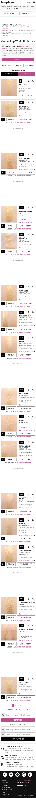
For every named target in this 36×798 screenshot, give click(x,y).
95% (21, 103)
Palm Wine (23, 394)
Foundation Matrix (17, 7)
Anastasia (23, 685)
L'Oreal (21, 631)
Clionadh (5, 30)
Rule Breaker (25, 158)
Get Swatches (18, 739)
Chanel (22, 605)
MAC (20, 213)
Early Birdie (24, 446)
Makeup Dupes (9, 7)
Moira (21, 240)
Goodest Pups (22, 785)
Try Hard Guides (23, 782)
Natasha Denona (26, 343)
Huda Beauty (24, 526)
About (4, 780)
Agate (21, 341)
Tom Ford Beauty (26, 318)
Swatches (26, 6)
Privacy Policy (7, 790)
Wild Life (23, 85)
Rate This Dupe (25, 123)
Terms (4, 792)
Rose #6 (22, 524)
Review (18, 60)
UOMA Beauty (24, 396)
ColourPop (5, 33)
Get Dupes (18, 720)
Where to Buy (27, 95)
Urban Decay (24, 108)
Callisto (23, 238)
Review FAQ (6, 787)
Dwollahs (23, 682)
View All (21, 25)
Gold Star (23, 290)
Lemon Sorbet (25, 550)
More (32, 6)
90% (21, 599)
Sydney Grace (24, 552)
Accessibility (6, 795)
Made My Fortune (27, 211)
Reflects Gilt (25, 316)
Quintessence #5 (27, 603)
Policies (5, 785)
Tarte (21, 500)
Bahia (21, 420)
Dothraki (23, 106)
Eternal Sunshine (27, 629)
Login (29, 2)
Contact (5, 782)
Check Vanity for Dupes (12, 65)
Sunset (22, 498)
